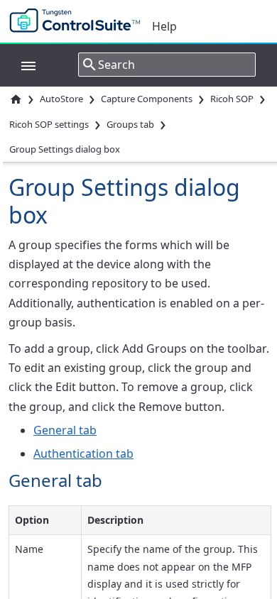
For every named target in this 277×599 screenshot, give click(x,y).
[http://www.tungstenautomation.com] (78, 21)
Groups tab (130, 124)
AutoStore (61, 98)
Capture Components (146, 98)
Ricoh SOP (232, 98)
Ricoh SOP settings (49, 124)
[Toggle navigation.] (21, 64)
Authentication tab (83, 453)
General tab (65, 430)
